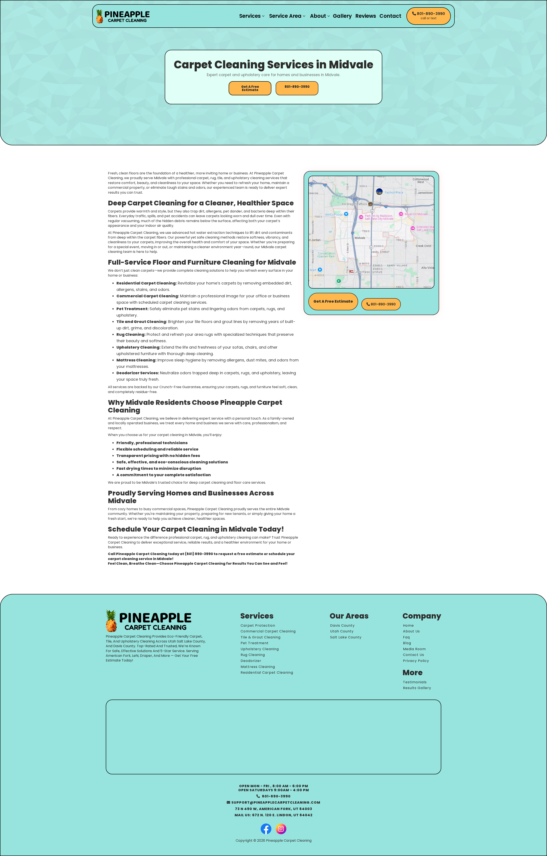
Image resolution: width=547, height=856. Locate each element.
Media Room (414, 649)
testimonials (415, 682)
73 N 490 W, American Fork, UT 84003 (273, 809)
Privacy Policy (416, 660)
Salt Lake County (346, 637)
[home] (123, 16)
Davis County (342, 625)
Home (408, 625)
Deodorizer (251, 660)
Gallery (342, 15)
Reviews (365, 15)
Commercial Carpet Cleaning (268, 631)
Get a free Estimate (250, 88)
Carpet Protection (258, 625)
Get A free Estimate (333, 301)
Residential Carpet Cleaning (267, 672)
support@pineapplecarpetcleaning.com (273, 802)
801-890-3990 (297, 86)
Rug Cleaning (253, 654)
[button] (251, 16)
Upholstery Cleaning (260, 649)
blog (407, 643)
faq (406, 637)
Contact (390, 15)
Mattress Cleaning (258, 666)
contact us (413, 654)
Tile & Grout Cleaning (261, 637)
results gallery (417, 687)
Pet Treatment (255, 643)
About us (411, 631)
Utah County (342, 631)
